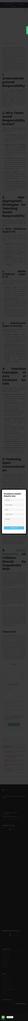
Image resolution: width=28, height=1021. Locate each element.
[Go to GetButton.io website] (3, 1019)
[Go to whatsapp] (3, 1017)
